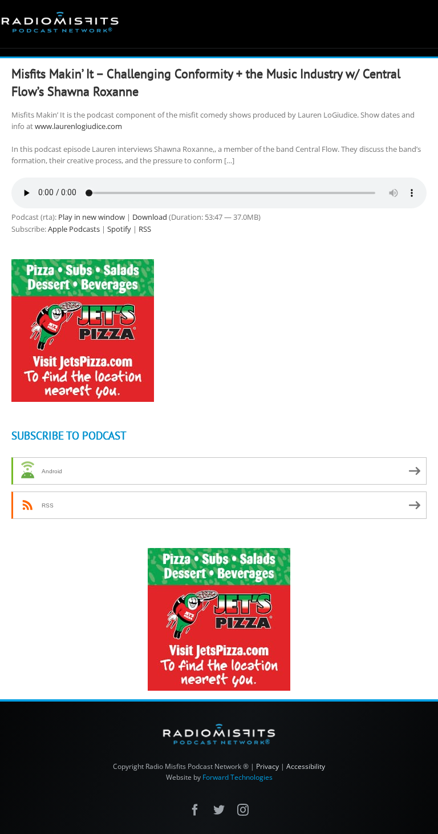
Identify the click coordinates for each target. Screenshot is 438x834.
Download (149, 217)
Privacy (267, 766)
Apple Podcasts (74, 229)
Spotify (119, 229)
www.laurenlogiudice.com (78, 126)
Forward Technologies (237, 777)
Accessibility (305, 766)
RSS (145, 229)
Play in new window (91, 217)
